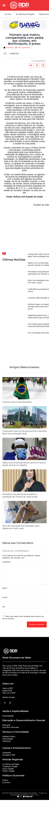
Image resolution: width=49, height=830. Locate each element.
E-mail (5, 597)
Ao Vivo (8, 14)
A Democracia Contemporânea (16, 402)
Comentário (6, 562)
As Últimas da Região (25, 14)
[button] (31, 65)
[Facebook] (5, 703)
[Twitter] (10, 703)
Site (3, 607)
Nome (4, 588)
